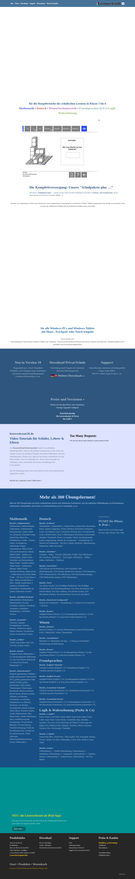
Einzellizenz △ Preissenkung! (108, 782)
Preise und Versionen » (67, 339)
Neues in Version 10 (16, 782)
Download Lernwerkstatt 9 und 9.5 (50, 787)
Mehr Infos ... (19, 768)
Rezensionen (41, 3)
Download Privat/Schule (68, 302)
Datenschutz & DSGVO (76, 787)
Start (13, 803)
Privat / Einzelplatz (45, 782)
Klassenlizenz (103, 787)
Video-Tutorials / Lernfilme (18, 790)
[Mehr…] (59, 134)
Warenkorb (40, 803)
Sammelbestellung (104, 792)
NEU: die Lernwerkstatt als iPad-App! (36, 755)
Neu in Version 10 (28, 302)
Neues (17, 3)
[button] (29, 120)
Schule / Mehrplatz (45, 785)
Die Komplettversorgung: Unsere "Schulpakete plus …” (71, 127)
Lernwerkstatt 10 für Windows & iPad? (22, 792)
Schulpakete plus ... (104, 794)
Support (32, 3)
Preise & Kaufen (52, 3)
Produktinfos (17, 777)
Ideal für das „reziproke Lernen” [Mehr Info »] (26, 420)
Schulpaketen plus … (45, 132)
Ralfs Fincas (122, 813)
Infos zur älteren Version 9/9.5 (19, 787)
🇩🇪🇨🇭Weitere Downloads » (67, 315)
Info (12, 3)
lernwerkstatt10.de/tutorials (25, 387)
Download (45, 777)
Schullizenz (102, 785)
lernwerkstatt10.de (22, 373)
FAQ (70, 782)
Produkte (24, 803)
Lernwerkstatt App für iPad (18, 795)
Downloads (24, 3)
